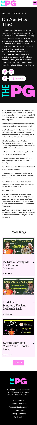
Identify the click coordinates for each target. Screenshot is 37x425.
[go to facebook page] (5, 72)
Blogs (4, 13)
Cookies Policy (18, 410)
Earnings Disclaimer (18, 414)
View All (18, 363)
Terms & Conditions (18, 404)
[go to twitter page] (5, 78)
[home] (9, 3)
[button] (34, 3)
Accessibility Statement (18, 407)
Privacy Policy (18, 400)
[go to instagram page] (11, 72)
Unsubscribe (18, 417)
